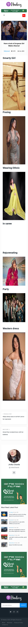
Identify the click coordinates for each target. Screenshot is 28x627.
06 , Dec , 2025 (15, 512)
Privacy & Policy (18, 623)
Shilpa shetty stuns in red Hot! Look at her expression (13, 418)
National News (11, 535)
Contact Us (5, 625)
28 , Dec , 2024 (17, 542)
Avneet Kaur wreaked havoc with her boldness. (13, 433)
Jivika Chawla (14, 464)
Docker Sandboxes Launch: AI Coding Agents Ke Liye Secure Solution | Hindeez (17, 515)
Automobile (11, 520)
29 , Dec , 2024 (15, 520)
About (3, 623)
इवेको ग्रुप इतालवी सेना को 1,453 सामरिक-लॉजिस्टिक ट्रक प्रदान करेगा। (17, 522)
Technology (11, 512)
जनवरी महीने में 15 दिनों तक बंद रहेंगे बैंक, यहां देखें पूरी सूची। (18, 538)
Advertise (9, 623)
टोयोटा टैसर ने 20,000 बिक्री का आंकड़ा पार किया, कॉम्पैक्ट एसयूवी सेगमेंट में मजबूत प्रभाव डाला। (17, 530)
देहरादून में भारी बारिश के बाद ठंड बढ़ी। (16, 545)
